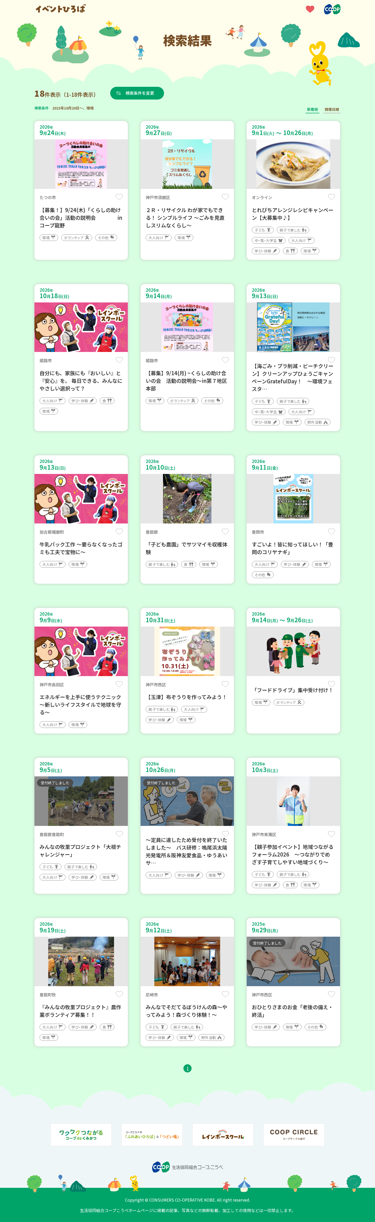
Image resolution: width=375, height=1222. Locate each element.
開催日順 (332, 109)
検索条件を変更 (140, 93)
